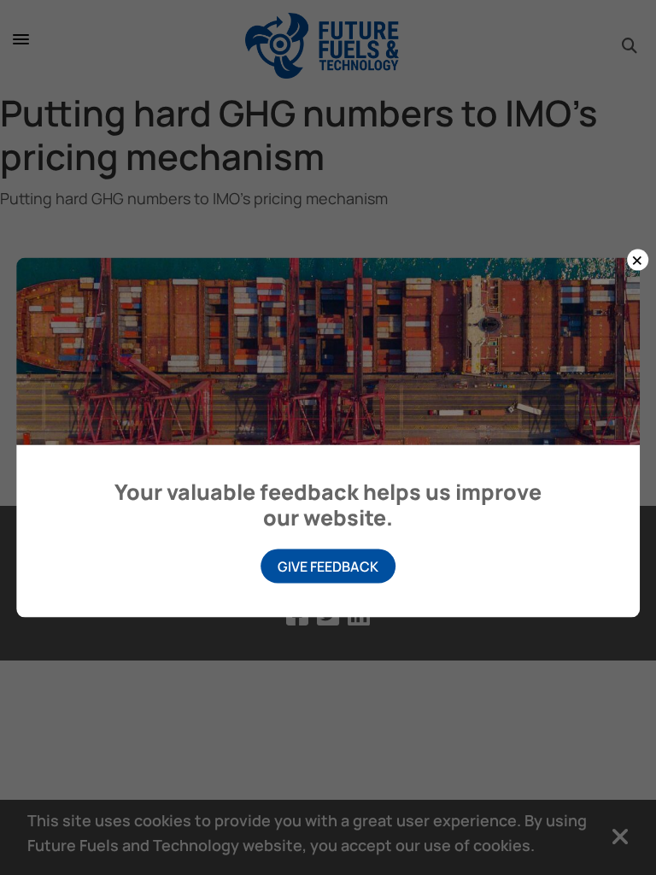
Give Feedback (328, 565)
